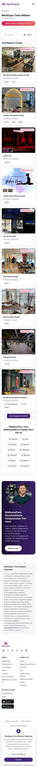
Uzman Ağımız (6, 667)
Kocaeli (26, 444)
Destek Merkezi (7, 693)
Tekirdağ (25, 450)
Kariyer (4, 670)
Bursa (13, 450)
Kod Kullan (23, 685)
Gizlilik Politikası (26, 721)
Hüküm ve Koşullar (12, 721)
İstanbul (14, 439)
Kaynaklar (23, 667)
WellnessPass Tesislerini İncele (17, 23)
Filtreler (29, 35)
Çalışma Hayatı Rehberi (27, 664)
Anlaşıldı (18, 760)
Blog (21, 670)
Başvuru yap (13, 548)
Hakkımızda (5, 661)
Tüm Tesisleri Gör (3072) (18, 416)
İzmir (26, 439)
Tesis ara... (11, 35)
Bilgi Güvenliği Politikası (18, 726)
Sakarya (26, 460)
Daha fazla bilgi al (18, 754)
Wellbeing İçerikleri (26, 679)
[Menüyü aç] (33, 4)
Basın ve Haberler (8, 676)
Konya (13, 460)
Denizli (13, 466)
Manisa (26, 455)
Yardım (4, 696)
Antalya (26, 466)
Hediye (22, 682)
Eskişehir (13, 455)
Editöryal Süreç (7, 664)
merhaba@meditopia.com (12, 628)
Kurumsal (5, 673)
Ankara (13, 444)
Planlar (22, 661)
